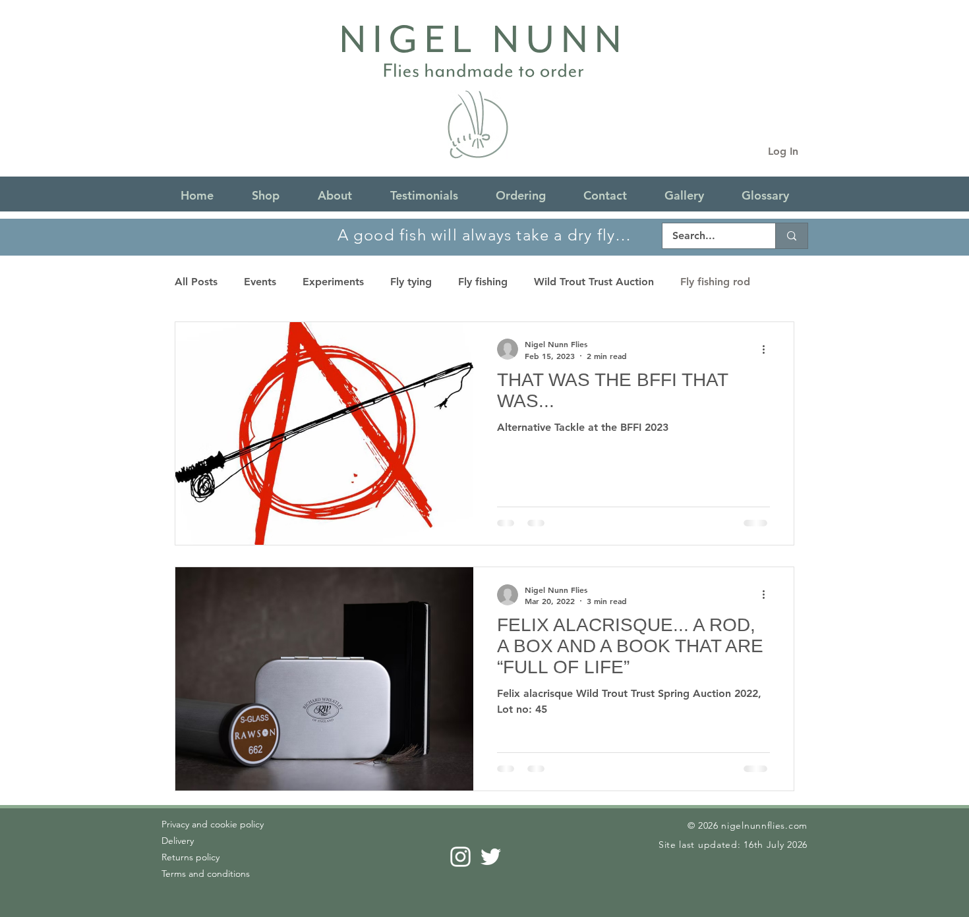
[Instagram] (460, 856)
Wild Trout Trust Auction (594, 281)
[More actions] (768, 349)
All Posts (196, 281)
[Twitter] (490, 856)
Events (260, 281)
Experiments (333, 281)
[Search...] (791, 235)
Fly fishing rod (715, 281)
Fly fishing (483, 281)
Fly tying (411, 281)
